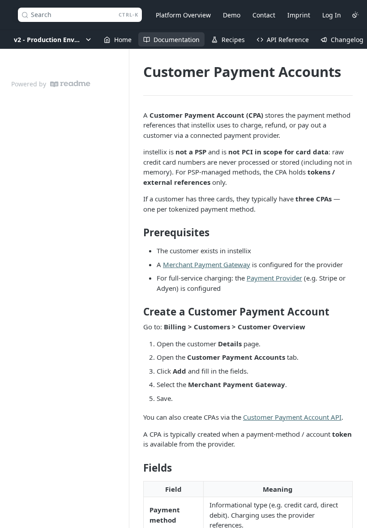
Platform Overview (183, 15)
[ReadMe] (70, 84)
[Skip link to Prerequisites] (137, 232)
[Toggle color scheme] (355, 15)
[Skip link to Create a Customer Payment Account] (137, 311)
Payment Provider (274, 277)
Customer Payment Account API (292, 417)
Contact (263, 15)
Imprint (298, 15)
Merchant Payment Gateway (206, 264)
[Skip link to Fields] (137, 467)
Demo (231, 15)
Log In (331, 15)
